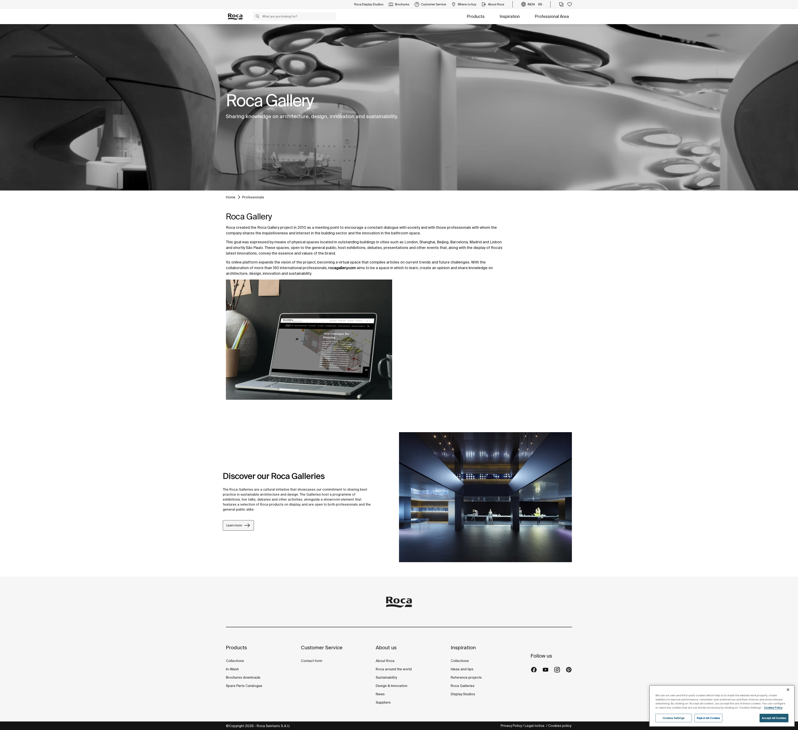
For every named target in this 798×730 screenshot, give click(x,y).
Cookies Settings (674, 718)
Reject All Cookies (708, 718)
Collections (235, 661)
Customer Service (321, 647)
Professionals (253, 197)
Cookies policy (560, 726)
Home (230, 197)
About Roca (385, 661)
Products (476, 16)
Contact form (311, 661)
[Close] (788, 689)
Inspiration (510, 16)
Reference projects (466, 677)
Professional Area (552, 16)
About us (386, 647)
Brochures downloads (243, 677)
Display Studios (463, 694)
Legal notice (535, 726)
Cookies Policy (773, 707)
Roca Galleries (462, 686)
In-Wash (232, 669)
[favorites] (569, 4)
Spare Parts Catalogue (244, 686)
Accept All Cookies (774, 718)
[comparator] (561, 4)
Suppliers (383, 702)
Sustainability (386, 677)
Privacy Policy (511, 726)
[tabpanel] (399, 107)
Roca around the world (394, 669)
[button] (257, 17)
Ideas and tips (462, 669)
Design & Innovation (391, 686)
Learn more (234, 525)
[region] (722, 706)
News (380, 694)
